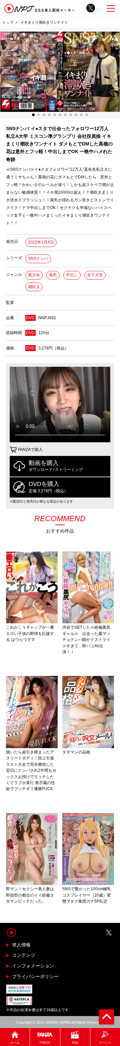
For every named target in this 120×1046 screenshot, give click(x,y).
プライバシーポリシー (35, 976)
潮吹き (34, 287)
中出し (72, 275)
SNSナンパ (38, 259)
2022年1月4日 (41, 242)
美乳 (53, 275)
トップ (7, 22)
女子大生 (95, 275)
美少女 (34, 275)
